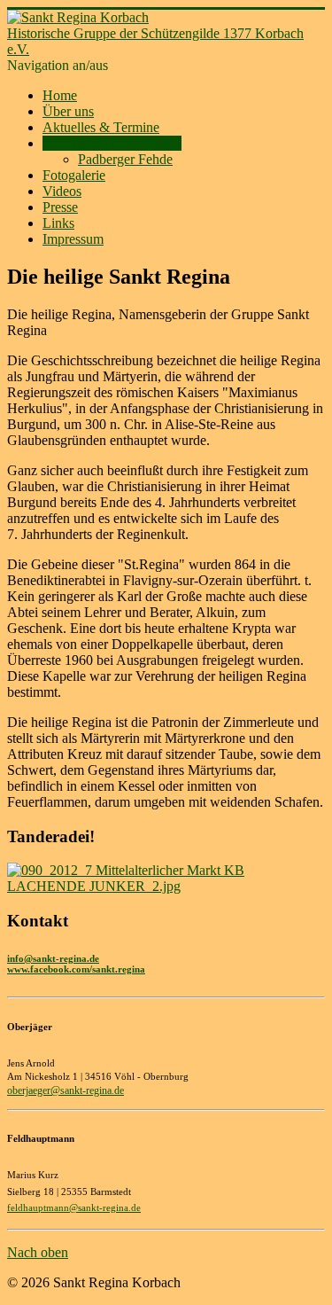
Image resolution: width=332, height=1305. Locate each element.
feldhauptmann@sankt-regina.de (74, 1208)
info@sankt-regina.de (53, 958)
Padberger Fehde (125, 159)
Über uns (68, 111)
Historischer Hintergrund (111, 143)
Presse (60, 207)
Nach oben (37, 1252)
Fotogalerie (73, 175)
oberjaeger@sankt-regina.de (65, 1090)
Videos (61, 191)
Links (58, 223)
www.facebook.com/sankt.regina (76, 969)
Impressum (73, 238)
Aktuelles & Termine (100, 127)
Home (59, 95)
